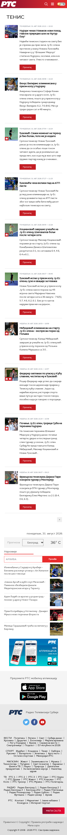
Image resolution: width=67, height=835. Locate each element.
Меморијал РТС (44, 755)
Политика (19, 738)
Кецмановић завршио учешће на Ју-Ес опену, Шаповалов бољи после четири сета (39, 232)
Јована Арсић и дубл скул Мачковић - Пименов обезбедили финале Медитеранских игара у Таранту (25, 585)
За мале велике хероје (35, 768)
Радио (11, 787)
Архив (48, 794)
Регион (32, 738)
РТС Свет (43, 776)
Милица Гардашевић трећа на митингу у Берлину (25, 627)
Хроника (8, 740)
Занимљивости (39, 761)
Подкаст (29, 745)
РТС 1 (12, 776)
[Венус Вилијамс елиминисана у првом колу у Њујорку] (11, 84)
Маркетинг (33, 800)
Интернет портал (40, 802)
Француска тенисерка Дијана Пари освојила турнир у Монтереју (40, 478)
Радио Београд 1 (27, 787)
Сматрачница (14, 745)
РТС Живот (29, 779)
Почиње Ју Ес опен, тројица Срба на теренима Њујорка (41, 425)
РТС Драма (14, 779)
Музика (55, 761)
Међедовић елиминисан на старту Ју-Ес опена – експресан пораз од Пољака (40, 330)
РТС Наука (58, 776)
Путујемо (25, 763)
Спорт (10, 751)
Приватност (10, 822)
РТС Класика (46, 779)
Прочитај (27, 67)
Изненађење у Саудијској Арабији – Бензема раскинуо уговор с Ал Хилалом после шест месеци (26, 570)
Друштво (22, 740)
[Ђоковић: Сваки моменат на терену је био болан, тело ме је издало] (11, 134)
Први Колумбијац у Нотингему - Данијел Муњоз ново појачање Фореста (26, 613)
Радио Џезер (34, 794)
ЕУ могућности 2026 (49, 745)
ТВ (5, 776)
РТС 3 (31, 776)
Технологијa (10, 763)
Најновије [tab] (10, 551)
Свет (41, 738)
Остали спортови (23, 755)
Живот (24, 761)
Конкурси (22, 802)
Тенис (44, 751)
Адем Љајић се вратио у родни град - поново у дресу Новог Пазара (24, 598)
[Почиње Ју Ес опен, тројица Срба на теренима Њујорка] (11, 424)
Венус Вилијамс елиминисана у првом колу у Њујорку (38, 85)
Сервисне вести (48, 742)
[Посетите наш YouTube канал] (42, 722)
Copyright (24, 822)
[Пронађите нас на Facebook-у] (34, 722)
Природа (39, 766)
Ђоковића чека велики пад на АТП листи (40, 184)
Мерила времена (54, 740)
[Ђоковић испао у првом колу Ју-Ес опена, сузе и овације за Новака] (11, 279)
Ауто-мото (54, 753)
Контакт (19, 800)
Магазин (12, 761)
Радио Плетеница (53, 789)
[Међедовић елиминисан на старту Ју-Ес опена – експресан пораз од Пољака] (11, 328)
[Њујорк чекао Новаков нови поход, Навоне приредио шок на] (11, 31)
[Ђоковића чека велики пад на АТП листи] (11, 183)
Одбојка (55, 751)
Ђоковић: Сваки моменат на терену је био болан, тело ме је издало (40, 135)
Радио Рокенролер (20, 792)
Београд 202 (33, 789)
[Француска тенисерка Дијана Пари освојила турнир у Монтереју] (11, 477)
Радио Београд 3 (13, 789)
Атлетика (40, 753)
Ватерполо (25, 753)
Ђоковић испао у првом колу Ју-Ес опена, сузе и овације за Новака (40, 280)
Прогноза (13, 542)
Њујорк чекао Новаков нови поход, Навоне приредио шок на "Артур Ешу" (40, 33)
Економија (36, 740)
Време (32, 742)
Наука (27, 766)
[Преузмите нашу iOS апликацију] (33, 687)
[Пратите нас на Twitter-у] (26, 722)
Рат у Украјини (18, 742)
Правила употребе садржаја (46, 822)
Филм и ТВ (14, 766)
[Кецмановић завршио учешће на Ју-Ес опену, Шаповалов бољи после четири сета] (11, 230)
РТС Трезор (19, 781)
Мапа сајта (53, 810)
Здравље (57, 763)
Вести (8, 738)
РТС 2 (22, 776)
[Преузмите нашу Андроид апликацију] (33, 696)
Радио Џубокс (42, 792)
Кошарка (33, 751)
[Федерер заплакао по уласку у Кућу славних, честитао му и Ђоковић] (11, 374)
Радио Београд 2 (49, 787)
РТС (10, 800)
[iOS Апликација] (33, 652)
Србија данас (55, 738)
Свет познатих (41, 763)
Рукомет (11, 753)
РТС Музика (35, 781)
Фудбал (20, 751)
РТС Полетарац (54, 781)
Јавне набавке (50, 800)
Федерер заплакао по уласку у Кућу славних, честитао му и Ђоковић (41, 375)
